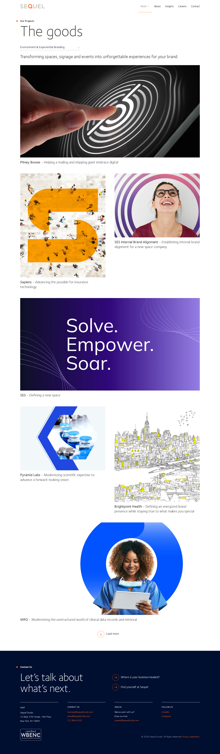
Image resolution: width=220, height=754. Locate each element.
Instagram (166, 716)
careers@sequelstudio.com (126, 720)
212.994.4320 (74, 720)
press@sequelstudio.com (78, 716)
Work (143, 6)
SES (23, 394)
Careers (182, 6)
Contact (195, 6)
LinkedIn (165, 712)
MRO (24, 619)
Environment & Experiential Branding (42, 47)
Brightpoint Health (128, 506)
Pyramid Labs (30, 474)
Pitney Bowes (30, 162)
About (157, 6)
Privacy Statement (190, 736)
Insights (169, 6)
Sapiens (26, 281)
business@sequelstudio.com (80, 712)
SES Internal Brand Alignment (136, 241)
